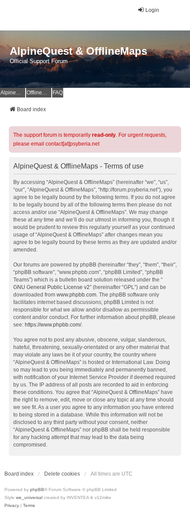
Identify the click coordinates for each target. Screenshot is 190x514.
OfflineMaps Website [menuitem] (39, 93)
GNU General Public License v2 (51, 287)
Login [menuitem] (152, 10)
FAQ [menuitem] (58, 93)
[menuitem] (11, 506)
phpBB (37, 489)
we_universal (29, 497)
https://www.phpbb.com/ (53, 325)
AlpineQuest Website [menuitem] (12, 93)
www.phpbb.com (76, 295)
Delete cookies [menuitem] (62, 474)
